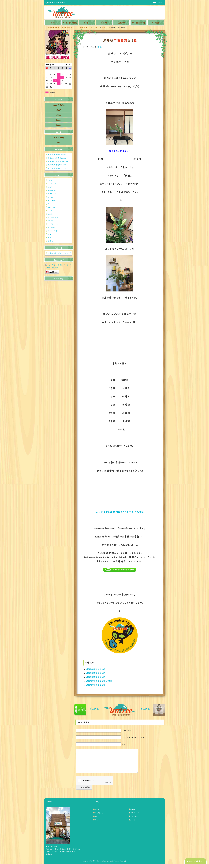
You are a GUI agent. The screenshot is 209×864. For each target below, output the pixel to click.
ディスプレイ (52, 207)
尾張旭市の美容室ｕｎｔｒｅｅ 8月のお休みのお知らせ (58, 161)
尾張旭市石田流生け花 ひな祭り (99, 681)
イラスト (50, 197)
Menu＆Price (99, 813)
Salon (96, 820)
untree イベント (53, 184)
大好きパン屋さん (54, 231)
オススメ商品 (52, 200)
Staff (97, 816)
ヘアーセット (51, 227)
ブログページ (134, 816)
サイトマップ (159, 3)
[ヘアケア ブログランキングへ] (52, 273)
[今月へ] (66, 64)
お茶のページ (52, 190)
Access (133, 820)
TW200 (50, 180)
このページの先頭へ (195, 861)
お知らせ (51, 187)
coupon (133, 809)
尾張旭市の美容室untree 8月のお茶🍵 (58, 158)
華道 (100, 47)
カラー (50, 204)
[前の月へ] (62, 64)
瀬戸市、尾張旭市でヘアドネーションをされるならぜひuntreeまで (58, 155)
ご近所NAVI (52, 194)
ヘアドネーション (53, 224)
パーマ (50, 211)
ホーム (97, 809)
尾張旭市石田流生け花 (95, 669)
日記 (49, 234)
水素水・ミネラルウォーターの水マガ (59, 253)
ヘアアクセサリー (53, 217)
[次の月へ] (70, 64)
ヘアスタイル (52, 221)
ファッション (51, 214)
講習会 (50, 241)
